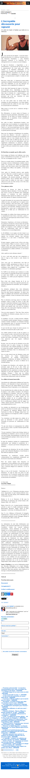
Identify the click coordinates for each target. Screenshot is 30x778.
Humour (14, 752)
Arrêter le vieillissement (7, 589)
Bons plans (9, 757)
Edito (11, 752)
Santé (8, 10)
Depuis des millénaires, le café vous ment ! (15, 708)
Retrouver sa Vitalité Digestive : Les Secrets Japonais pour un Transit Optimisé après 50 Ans (14, 726)
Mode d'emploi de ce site (5, 752)
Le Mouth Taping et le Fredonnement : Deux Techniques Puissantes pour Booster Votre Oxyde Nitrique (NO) (14, 720)
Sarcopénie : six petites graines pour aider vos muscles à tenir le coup (13, 702)
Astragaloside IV (5, 586)
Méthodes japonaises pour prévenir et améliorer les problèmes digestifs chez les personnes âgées (13, 735)
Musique (18, 755)
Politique (14, 754)
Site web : (3, 630)
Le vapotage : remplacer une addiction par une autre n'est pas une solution (13, 738)
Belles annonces (14, 757)
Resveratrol (4, 583)
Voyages (4, 755)
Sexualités (10, 754)
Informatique (6, 754)
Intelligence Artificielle (22, 752)
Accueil (3, 10)
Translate (13, 13)
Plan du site (13, 765)
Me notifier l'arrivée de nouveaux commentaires (15, 651)
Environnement (19, 757)
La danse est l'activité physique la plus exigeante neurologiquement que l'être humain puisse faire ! (14, 731)
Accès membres (6, 765)
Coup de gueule (19, 754)
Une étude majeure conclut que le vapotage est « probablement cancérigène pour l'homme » (14, 705)
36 (17, 750)
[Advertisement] (13, 671)
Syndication (21, 765)
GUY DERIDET (4, 602)
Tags (26, 765)
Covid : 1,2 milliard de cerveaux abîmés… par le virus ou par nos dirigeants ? (14, 717)
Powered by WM (15, 767)
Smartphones (14, 755)
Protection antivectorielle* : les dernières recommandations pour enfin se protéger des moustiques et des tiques (13, 689)
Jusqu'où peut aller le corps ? (11, 694)
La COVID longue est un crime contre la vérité (15, 692)
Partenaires (24, 757)
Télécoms (10, 755)
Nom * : (3, 620)
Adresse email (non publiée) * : (9, 625)
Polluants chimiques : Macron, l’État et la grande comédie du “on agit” (13, 711)
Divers (7, 755)
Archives (22, 755)
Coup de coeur (24, 754)
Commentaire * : (5, 636)
